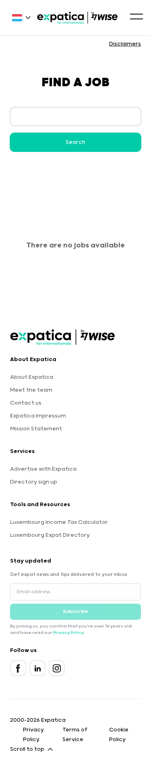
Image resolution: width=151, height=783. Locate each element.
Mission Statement (36, 429)
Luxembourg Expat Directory (50, 535)
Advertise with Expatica (43, 469)
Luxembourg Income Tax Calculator (59, 522)
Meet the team (31, 390)
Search (75, 142)
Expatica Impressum (38, 416)
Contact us (25, 403)
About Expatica (31, 377)
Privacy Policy (68, 632)
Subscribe (75, 612)
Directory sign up (33, 482)
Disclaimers (125, 44)
